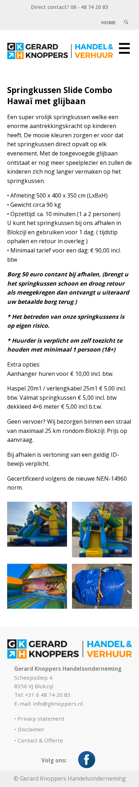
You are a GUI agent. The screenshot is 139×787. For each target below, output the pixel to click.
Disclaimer (31, 729)
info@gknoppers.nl (58, 703)
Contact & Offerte (40, 740)
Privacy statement (41, 718)
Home (108, 22)
